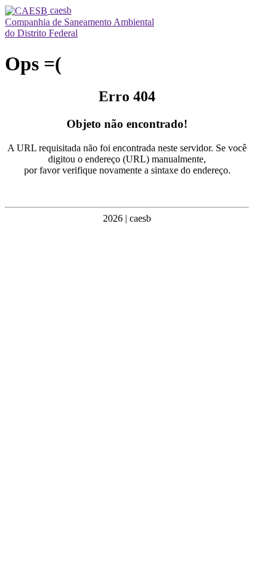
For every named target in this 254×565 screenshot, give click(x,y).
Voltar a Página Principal (127, 191)
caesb (59, 10)
